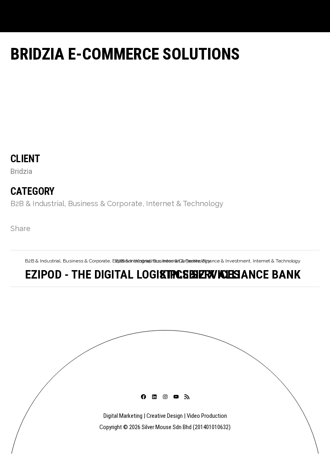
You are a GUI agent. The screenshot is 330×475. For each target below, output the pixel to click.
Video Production (207, 415)
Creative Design (164, 415)
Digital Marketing (122, 415)
